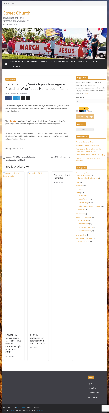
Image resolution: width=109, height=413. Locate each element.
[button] (46, 61)
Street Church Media (59, 62)
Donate (94, 62)
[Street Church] (5, 64)
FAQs (73, 62)
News (43, 62)
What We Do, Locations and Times (23, 62)
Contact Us (83, 62)
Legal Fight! (15, 67)
